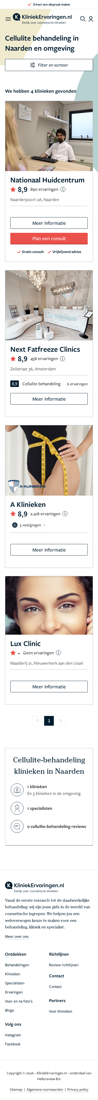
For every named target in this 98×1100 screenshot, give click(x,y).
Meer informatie (49, 223)
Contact (55, 986)
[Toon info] (63, 189)
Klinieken (12, 973)
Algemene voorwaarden (45, 1089)
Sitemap (16, 1089)
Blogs (9, 1010)
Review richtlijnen (63, 964)
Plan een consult (49, 238)
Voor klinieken (60, 1011)
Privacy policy (77, 1089)
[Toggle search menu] (83, 19)
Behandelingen (17, 964)
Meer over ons (16, 936)
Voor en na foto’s (18, 1001)
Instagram (13, 1034)
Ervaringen (14, 991)
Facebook (12, 1043)
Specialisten (14, 982)
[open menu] (8, 19)
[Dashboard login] (91, 19)
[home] (42, 19)
